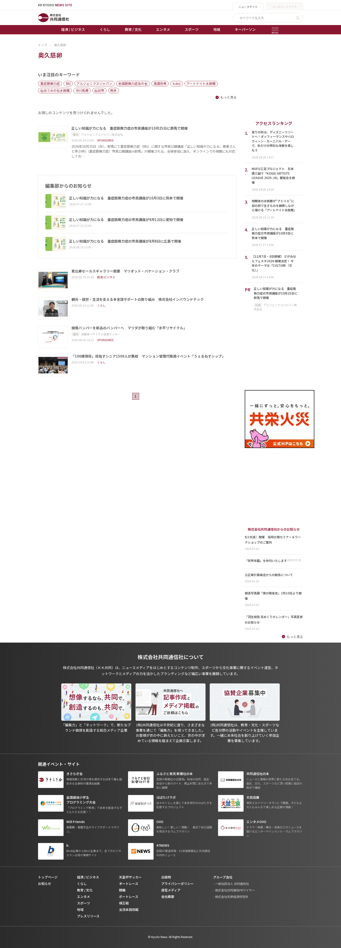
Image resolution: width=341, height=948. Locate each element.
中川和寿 (82, 90)
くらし (105, 29)
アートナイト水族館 (201, 83)
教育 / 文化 (133, 29)
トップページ (48, 877)
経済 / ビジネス (73, 29)
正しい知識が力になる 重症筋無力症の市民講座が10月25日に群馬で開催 (129, 128)
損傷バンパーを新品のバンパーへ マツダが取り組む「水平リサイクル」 (129, 328)
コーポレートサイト (284, 7)
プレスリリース (88, 916)
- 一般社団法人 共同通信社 (231, 883)
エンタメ (163, 29)
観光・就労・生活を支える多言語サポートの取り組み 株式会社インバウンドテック (137, 299)
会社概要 (167, 896)
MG (68, 83)
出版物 (166, 877)
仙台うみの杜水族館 (55, 90)
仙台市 (99, 90)
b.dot (177, 83)
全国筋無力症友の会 (133, 83)
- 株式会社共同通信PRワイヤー (234, 890)
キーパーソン (245, 29)
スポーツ (192, 29)
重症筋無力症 (50, 83)
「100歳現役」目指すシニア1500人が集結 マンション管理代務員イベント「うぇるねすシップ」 (148, 356)
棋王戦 (124, 903)
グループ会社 (222, 877)
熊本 (113, 90)
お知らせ (44, 883)
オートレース (128, 883)
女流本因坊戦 (128, 909)
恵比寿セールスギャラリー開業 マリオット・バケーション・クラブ (125, 271)
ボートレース (128, 896)
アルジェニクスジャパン (94, 83)
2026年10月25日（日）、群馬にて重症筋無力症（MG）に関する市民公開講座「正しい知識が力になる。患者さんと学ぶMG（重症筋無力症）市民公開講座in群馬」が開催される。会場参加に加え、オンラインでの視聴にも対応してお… (153, 151)
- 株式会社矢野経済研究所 (230, 896)
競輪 (122, 890)
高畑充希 (160, 83)
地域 (216, 29)
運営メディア (170, 890)
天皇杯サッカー (130, 877)
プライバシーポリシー (177, 883)
